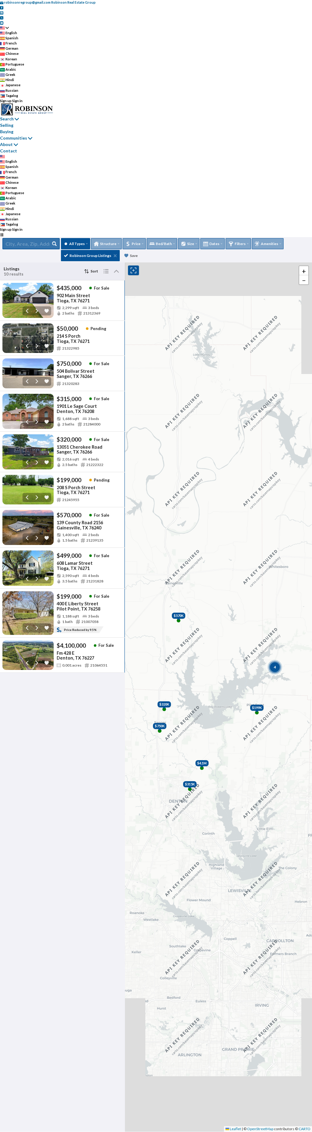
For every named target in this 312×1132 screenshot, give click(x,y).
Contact (8, 150)
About (6, 144)
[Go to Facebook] (1, 7)
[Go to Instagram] (1, 12)
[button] (303, 270)
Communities (13, 138)
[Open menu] (1, 234)
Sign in (17, 101)
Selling (6, 125)
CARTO (304, 1129)
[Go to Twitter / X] (1, 18)
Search (7, 118)
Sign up (6, 101)
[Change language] (4, 27)
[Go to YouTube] (1, 22)
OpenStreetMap (260, 1129)
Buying (6, 131)
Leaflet (235, 1129)
